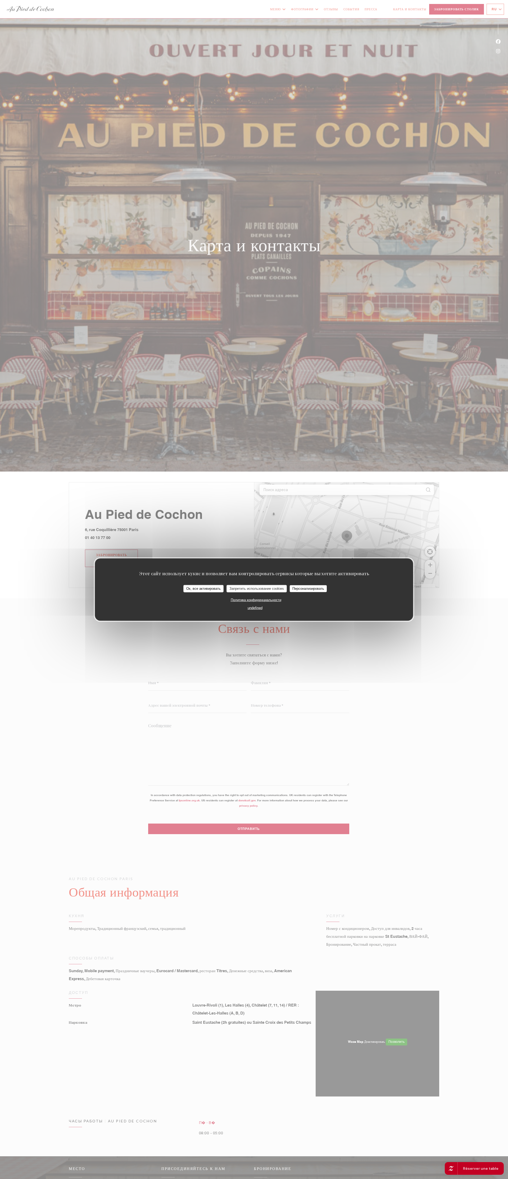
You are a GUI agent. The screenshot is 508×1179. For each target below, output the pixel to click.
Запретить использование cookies (256, 589)
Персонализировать (308, 589)
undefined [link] (255, 608)
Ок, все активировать (203, 589)
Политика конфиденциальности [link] (256, 600)
